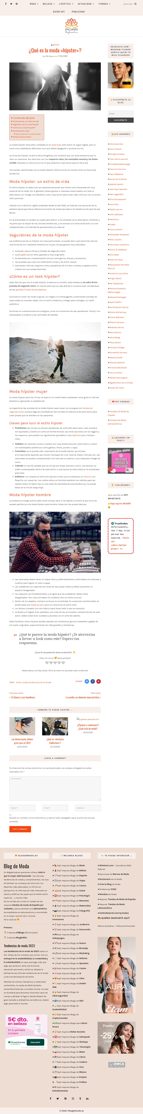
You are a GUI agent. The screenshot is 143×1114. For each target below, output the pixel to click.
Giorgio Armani (117, 154)
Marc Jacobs (116, 239)
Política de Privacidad (125, 926)
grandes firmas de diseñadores (31, 289)
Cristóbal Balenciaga (120, 164)
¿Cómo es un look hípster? (24, 128)
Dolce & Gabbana (118, 249)
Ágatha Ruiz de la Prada (121, 382)
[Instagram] (73, 1098)
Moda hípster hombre (22, 137)
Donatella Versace (118, 352)
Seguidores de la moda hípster (26, 124)
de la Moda (110, 879)
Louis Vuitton (116, 372)
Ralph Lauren (116, 209)
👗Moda (55, 45)
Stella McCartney (118, 312)
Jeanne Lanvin (116, 184)
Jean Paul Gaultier (118, 189)
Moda (33, 4)
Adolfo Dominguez (118, 377)
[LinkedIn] (87, 1098)
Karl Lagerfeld (116, 194)
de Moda (109, 884)
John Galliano (116, 214)
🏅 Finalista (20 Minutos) (21, 932)
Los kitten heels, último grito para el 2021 (22, 741)
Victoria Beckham (118, 367)
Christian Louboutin (119, 244)
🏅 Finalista (15, 937)
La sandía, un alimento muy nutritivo (82, 697)
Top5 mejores (71, 1032)
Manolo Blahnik (117, 362)
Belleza (47, 4)
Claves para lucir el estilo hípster (28, 134)
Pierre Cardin (116, 229)
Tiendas (103, 4)
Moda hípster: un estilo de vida (26, 121)
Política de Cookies (106, 926)
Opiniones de (114, 874)
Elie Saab (114, 254)
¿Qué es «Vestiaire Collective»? (55, 741)
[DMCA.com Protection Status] (116, 1064)
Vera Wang (115, 337)
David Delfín (116, 302)
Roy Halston (115, 332)
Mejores (117, 899)
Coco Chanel (115, 149)
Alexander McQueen (119, 234)
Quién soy (59, 11)
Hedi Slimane (116, 259)
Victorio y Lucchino (119, 273)
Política (83, 1082)
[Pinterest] (16, 4)
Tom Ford (114, 204)
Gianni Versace (117, 322)
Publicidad (78, 11)
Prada (112, 224)
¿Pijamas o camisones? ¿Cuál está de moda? (88, 726)
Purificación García (119, 307)
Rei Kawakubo (116, 283)
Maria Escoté (116, 357)
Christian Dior (116, 144)
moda (25, 682)
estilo (19, 682)
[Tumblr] (80, 1098)
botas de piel (37, 605)
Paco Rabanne (116, 174)
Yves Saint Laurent (119, 159)
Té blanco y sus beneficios (23, 697)
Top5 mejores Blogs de (71, 865)
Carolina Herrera (118, 169)
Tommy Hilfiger (117, 347)
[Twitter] (11, 4)
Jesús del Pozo (117, 387)
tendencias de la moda (40, 682)
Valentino (114, 219)
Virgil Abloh (115, 278)
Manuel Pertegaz (118, 297)
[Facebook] (6, 4)
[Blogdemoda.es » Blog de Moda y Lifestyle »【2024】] (71, 26)
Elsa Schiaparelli (118, 199)
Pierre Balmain (117, 317)
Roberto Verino (117, 327)
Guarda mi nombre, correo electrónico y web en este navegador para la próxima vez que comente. (52, 820)
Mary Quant (115, 342)
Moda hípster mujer (21, 131)
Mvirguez (50, 56)
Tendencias (107, 889)
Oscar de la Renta (118, 179)
